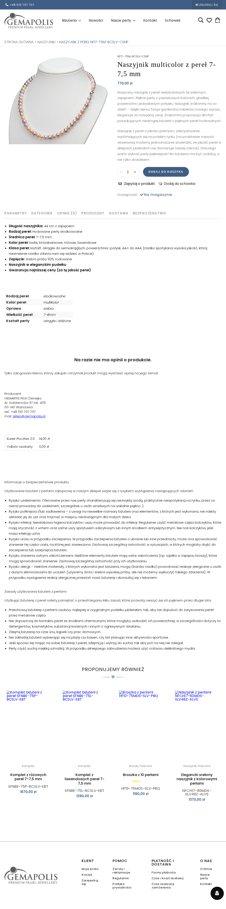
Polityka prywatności (122, 886)
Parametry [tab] (15, 213)
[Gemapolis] (28, 20)
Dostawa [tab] (118, 213)
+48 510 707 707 (21, 5)
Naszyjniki (46, 42)
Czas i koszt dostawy (168, 878)
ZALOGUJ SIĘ (208, 5)
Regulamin (121, 878)
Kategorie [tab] (42, 213)
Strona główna (19, 42)
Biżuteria (69, 20)
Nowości (96, 20)
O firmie (206, 869)
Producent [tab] (92, 213)
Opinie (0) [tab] (67, 213)
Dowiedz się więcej (28, 802)
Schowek (173, 20)
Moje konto (90, 869)
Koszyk (87, 875)
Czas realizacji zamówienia (163, 886)
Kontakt (150, 20)
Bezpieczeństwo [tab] (149, 213)
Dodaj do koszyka (166, 171)
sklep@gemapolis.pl (29, 416)
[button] (176, 184)
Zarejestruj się (90, 882)
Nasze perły (121, 20)
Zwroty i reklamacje (121, 871)
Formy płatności (164, 872)
